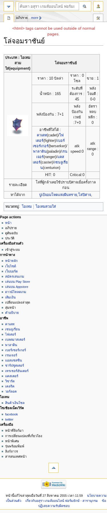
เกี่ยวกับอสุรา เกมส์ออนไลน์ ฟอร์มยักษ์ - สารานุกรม (61, 500)
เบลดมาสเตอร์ (15, 339)
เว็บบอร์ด (11, 271)
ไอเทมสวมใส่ (46, 207)
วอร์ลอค (11, 391)
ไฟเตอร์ (10, 334)
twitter (9, 419)
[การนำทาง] (9, 6)
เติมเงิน (10, 297)
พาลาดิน (40, 152)
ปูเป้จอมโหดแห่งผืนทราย (58, 195)
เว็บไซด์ (10, 266)
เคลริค (10, 386)
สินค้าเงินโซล (15, 403)
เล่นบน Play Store (17, 281)
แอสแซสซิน (13, 360)
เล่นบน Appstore (16, 286)
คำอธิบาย (12, 312)
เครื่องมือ (98, 18)
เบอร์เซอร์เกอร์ (15, 350)
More (34, 17)
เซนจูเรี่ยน (12, 329)
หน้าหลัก (11, 260)
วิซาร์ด (10, 381)
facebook (11, 414)
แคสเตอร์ (11, 376)
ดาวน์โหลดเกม (15, 292)
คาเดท (42, 135)
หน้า (8, 223)
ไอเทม (27, 207)
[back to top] (53, 468)
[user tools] (98, 6)
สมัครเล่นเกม (14, 276)
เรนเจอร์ (11, 355)
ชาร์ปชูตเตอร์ (14, 365)
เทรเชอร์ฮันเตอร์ (17, 371)
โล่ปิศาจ (84, 195)
